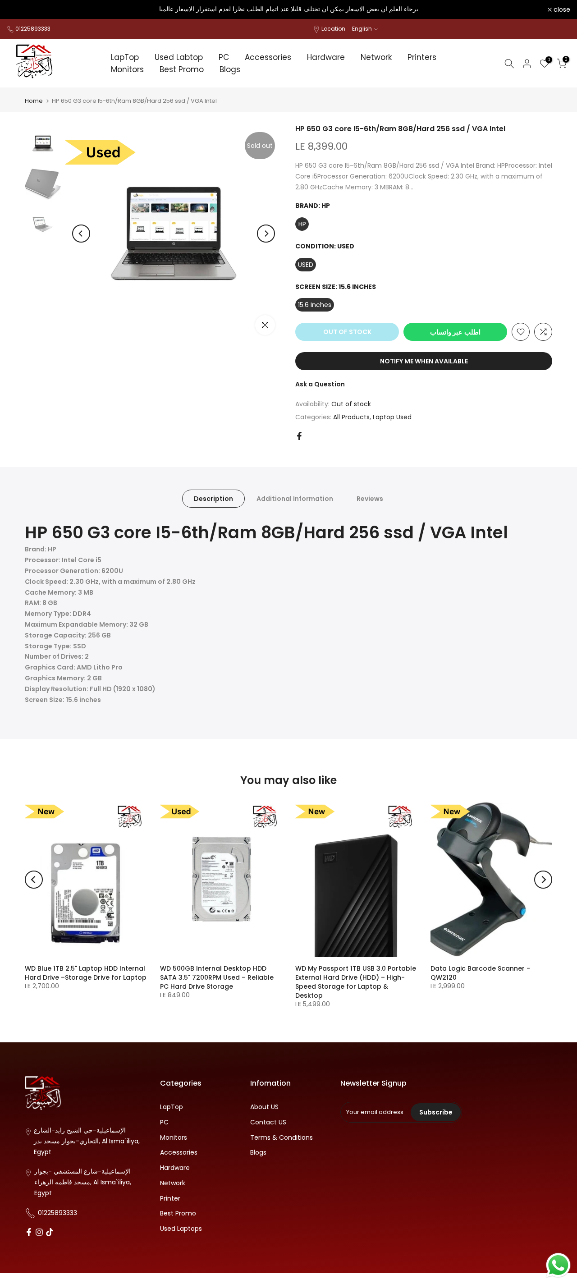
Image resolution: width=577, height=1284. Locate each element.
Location (333, 28)
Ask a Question (320, 384)
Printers (422, 57)
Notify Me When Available (424, 361)
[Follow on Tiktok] (50, 1233)
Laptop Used (392, 417)
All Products (351, 417)
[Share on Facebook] (299, 436)
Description (213, 498)
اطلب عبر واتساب (455, 332)
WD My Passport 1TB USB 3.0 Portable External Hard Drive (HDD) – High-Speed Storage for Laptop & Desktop (355, 982)
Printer (170, 1198)
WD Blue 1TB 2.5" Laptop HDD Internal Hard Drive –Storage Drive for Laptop (86, 973)
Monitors (127, 69)
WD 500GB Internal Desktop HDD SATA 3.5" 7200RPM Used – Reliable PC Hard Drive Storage (217, 977)
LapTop (125, 57)
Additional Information (294, 498)
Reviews (370, 498)
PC (224, 57)
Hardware (326, 57)
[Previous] (81, 234)
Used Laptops (181, 1228)
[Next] (266, 234)
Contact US (268, 1122)
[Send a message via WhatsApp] (558, 1265)
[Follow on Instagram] (39, 1233)
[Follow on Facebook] (29, 1233)
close (20, 9)
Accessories (268, 57)
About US (264, 1107)
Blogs (230, 69)
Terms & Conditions (281, 1137)
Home (34, 101)
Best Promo (182, 69)
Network (376, 57)
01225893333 (32, 28)
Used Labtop (179, 57)
